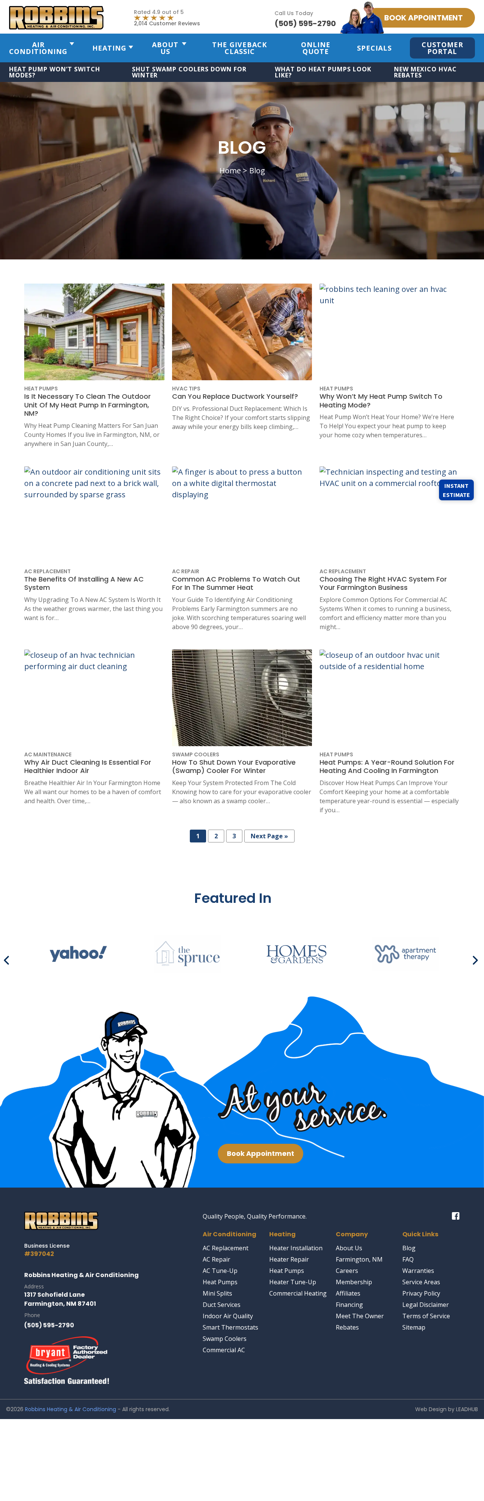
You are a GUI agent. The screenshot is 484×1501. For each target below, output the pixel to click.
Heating (109, 47)
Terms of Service (426, 1316)
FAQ (408, 1259)
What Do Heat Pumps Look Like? (323, 72)
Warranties (418, 1271)
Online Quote (315, 48)
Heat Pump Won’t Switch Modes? (54, 72)
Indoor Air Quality (228, 1316)
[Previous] (8, 957)
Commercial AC (224, 1350)
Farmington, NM (359, 1259)
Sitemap (413, 1327)
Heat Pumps (220, 1282)
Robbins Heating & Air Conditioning (70, 1409)
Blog (409, 1248)
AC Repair (216, 1259)
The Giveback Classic (239, 48)
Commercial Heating (298, 1293)
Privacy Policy (421, 1293)
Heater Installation (296, 1248)
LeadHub (467, 1409)
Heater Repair (289, 1259)
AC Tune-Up (220, 1271)
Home (230, 170)
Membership (354, 1282)
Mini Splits (217, 1293)
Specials (374, 47)
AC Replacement (225, 1248)
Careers (347, 1271)
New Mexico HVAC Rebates (425, 72)
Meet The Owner (360, 1316)
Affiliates (348, 1293)
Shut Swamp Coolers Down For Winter (189, 72)
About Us (165, 48)
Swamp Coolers (225, 1338)
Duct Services (221, 1304)
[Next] (475, 957)
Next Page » (269, 836)
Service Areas (421, 1282)
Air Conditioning (38, 48)
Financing (349, 1304)
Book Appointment (260, 1153)
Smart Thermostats (230, 1327)
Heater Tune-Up (292, 1282)
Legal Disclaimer (425, 1304)
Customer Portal (442, 48)
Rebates (347, 1327)
